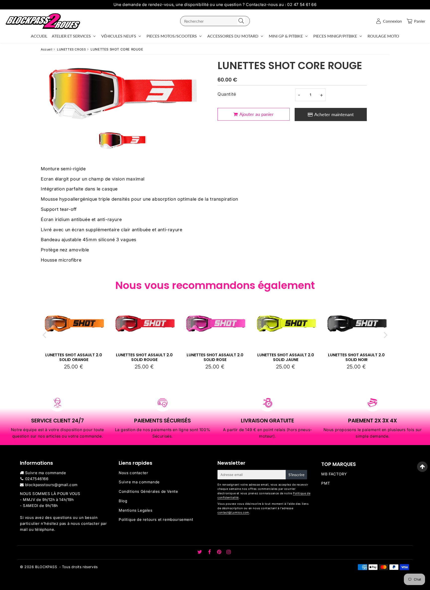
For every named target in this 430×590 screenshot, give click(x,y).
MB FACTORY (334, 474)
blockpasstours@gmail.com (51, 484)
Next (386, 335)
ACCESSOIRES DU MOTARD (232, 36)
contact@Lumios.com (233, 512)
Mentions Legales (136, 510)
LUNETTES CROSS (71, 49)
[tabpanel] (123, 140)
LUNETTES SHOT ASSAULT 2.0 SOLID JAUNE (285, 357)
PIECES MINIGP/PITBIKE (335, 36)
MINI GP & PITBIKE (286, 36)
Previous (44, 335)
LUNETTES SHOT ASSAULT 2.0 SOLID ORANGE (73, 357)
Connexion (392, 21)
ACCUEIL (39, 36)
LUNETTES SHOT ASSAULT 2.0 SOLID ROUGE (144, 357)
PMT (325, 483)
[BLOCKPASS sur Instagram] (228, 552)
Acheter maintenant (334, 114)
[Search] (241, 21)
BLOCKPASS (46, 567)
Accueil (46, 49)
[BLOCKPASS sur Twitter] (200, 552)
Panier (419, 21)
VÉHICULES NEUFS (118, 36)
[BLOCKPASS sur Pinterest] (220, 552)
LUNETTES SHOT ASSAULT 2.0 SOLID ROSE (215, 357)
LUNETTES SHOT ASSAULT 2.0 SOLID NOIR (356, 357)
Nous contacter (133, 472)
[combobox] (215, 21)
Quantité (226, 94)
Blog (123, 501)
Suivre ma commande (45, 472)
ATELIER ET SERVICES (71, 36)
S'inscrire (296, 474)
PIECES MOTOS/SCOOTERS (172, 36)
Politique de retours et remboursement (156, 519)
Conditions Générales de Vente (148, 491)
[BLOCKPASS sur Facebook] (210, 552)
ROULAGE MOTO (383, 36)
